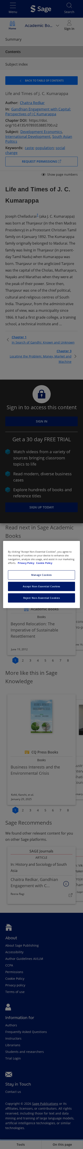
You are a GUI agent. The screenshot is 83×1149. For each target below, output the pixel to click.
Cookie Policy (44, 563)
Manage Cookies (41, 574)
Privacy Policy (26, 563)
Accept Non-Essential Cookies (41, 586)
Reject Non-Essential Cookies (41, 597)
